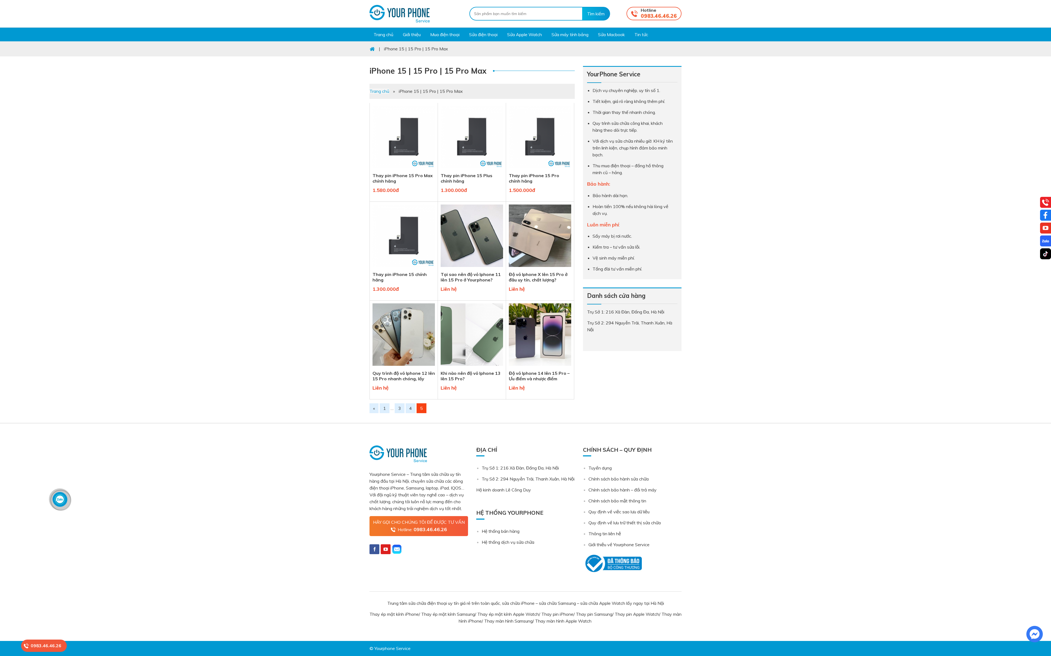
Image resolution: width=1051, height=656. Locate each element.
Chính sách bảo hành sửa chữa (618, 479)
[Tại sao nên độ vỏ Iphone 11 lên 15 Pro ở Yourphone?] (472, 268)
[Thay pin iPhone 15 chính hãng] (404, 268)
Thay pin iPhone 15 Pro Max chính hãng (403, 178)
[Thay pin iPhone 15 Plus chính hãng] (472, 169)
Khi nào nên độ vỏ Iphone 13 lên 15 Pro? (471, 375)
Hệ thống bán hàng (500, 531)
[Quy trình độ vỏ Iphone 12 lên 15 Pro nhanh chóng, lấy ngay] (404, 367)
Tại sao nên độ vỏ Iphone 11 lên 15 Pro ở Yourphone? (471, 277)
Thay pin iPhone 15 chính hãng (400, 277)
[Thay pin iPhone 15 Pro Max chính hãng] (404, 169)
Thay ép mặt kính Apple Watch (508, 614)
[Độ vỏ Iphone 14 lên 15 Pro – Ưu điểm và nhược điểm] (540, 367)
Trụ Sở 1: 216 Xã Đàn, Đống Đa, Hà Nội (520, 468)
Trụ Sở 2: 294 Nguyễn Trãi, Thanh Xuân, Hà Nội (528, 479)
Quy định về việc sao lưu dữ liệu (618, 511)
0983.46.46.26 (659, 16)
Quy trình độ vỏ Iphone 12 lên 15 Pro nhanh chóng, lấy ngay (404, 375)
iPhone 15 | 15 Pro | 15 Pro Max (427, 71)
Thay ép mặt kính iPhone (394, 614)
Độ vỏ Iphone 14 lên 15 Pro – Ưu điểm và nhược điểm (539, 375)
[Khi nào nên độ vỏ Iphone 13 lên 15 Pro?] (472, 367)
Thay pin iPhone (557, 614)
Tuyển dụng (600, 468)
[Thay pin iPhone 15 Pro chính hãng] (540, 169)
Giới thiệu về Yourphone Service (618, 544)
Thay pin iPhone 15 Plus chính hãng (466, 178)
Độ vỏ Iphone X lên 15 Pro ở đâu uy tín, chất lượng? (538, 277)
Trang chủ (379, 91)
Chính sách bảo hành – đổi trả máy (622, 490)
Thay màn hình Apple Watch (564, 621)
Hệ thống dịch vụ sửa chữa (508, 542)
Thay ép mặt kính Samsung (448, 614)
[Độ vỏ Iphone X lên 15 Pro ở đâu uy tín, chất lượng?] (540, 268)
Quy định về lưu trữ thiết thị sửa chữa (624, 522)
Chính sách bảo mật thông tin (617, 500)
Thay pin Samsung (594, 614)
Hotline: (422, 529)
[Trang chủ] (372, 48)
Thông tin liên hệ (604, 533)
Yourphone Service (399, 13)
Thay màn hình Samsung (508, 621)
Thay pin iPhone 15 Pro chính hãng (534, 178)
